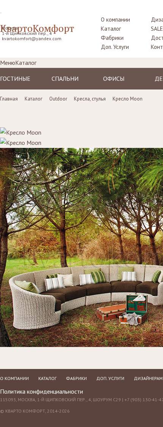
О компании (115, 19)
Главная (9, 99)
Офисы (113, 78)
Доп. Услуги (115, 46)
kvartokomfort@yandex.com (31, 38)
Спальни (65, 78)
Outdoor (58, 99)
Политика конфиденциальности (41, 391)
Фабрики (112, 37)
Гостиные (15, 78)
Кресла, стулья (90, 99)
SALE (157, 28)
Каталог (111, 28)
